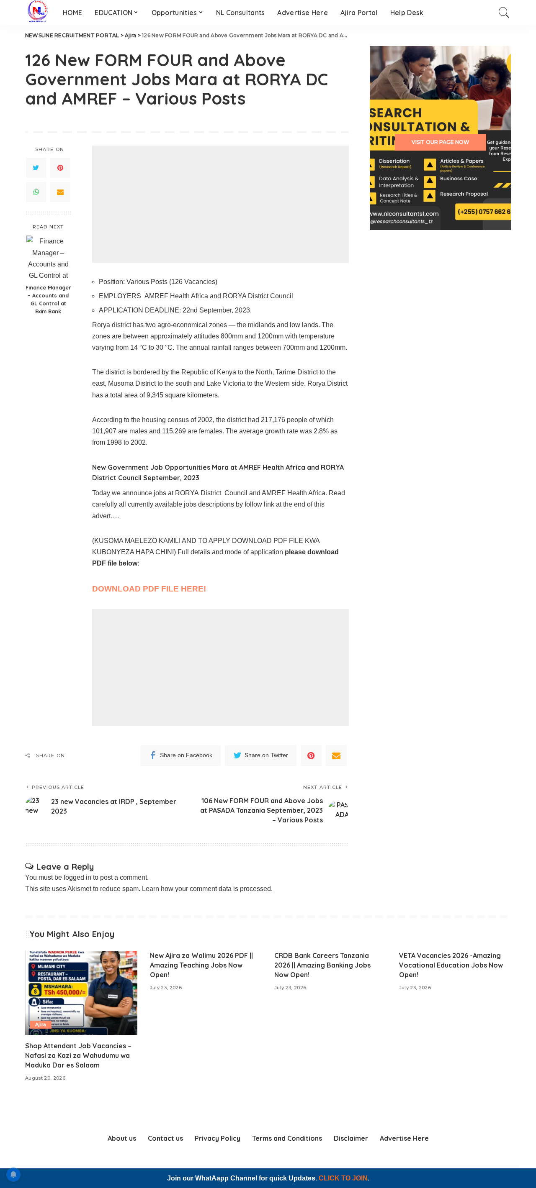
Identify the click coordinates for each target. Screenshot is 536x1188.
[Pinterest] (60, 168)
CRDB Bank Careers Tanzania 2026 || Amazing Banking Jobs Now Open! (322, 965)
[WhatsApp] (36, 192)
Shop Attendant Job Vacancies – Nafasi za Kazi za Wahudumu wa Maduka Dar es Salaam (78, 1055)
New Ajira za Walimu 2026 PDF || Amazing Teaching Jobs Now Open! (201, 965)
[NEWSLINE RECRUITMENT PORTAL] (37, 12)
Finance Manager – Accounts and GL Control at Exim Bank (48, 299)
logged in (77, 877)
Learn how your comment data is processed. (207, 888)
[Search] (504, 12)
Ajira (40, 1024)
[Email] (60, 192)
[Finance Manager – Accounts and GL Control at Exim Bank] (48, 257)
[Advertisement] (220, 204)
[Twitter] (36, 168)
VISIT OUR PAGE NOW (440, 142)
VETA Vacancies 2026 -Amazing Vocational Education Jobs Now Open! (451, 965)
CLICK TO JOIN (343, 1178)
